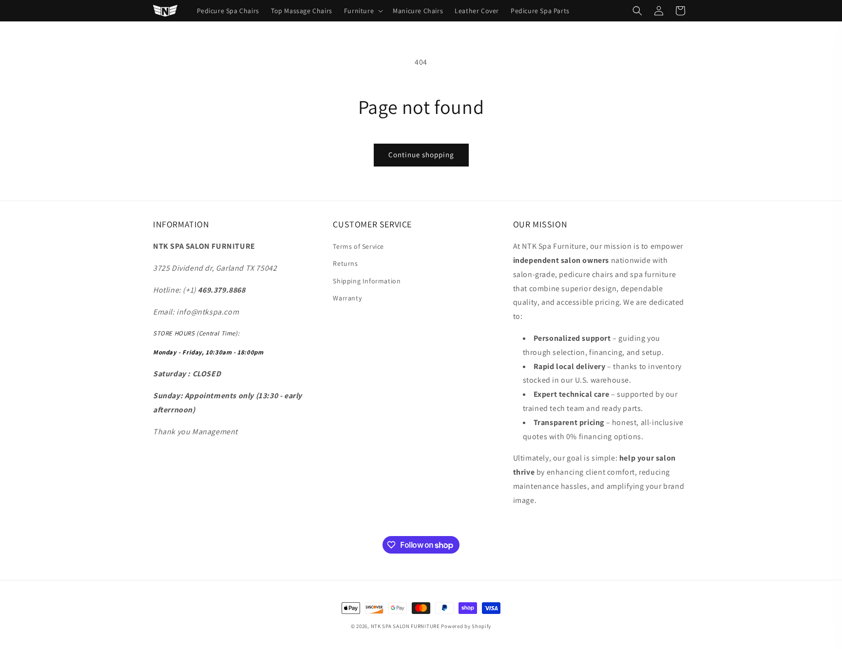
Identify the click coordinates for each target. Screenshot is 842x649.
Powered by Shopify (466, 626)
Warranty (347, 298)
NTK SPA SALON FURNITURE (405, 626)
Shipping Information (367, 281)
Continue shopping (421, 154)
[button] (362, 10)
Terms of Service (358, 246)
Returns (345, 263)
